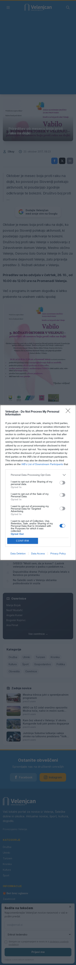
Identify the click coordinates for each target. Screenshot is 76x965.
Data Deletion (18, 553)
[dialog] (38, 482)
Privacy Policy (58, 553)
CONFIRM (22, 540)
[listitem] (38, 475)
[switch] (62, 482)
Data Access (38, 553)
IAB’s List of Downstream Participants (42, 464)
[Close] (69, 411)
